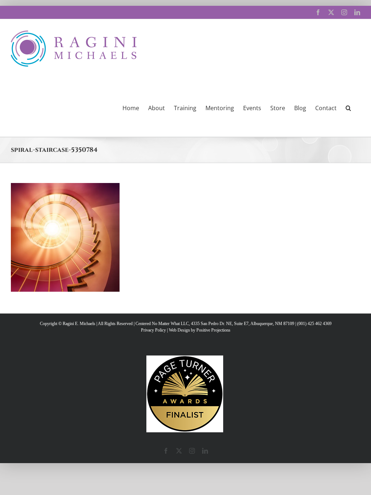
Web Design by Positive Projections (199, 330)
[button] (348, 107)
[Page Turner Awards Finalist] (184, 358)
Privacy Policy (153, 330)
